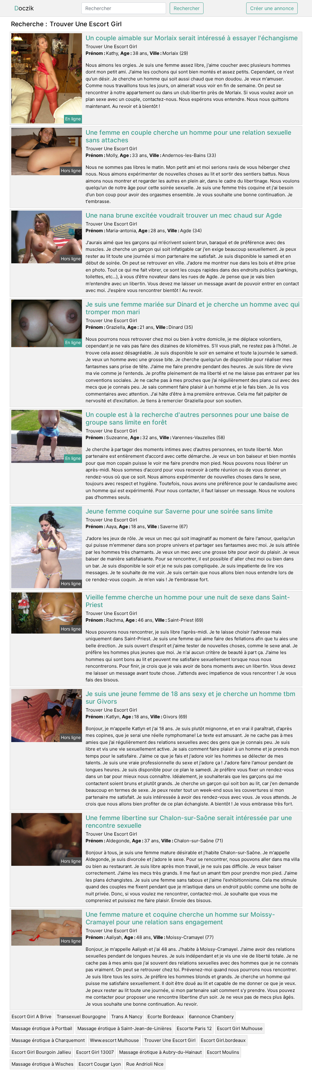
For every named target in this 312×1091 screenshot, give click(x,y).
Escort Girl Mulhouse (240, 1028)
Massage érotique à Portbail (42, 1028)
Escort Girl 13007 (95, 1052)
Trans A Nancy (126, 1016)
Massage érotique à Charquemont (48, 1040)
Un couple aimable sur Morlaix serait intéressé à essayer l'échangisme (192, 38)
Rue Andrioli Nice (145, 1064)
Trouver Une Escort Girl (170, 1040)
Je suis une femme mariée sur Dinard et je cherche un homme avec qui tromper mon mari (193, 308)
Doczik (24, 8)
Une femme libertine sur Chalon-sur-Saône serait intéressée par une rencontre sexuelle (189, 821)
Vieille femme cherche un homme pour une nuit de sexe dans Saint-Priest (188, 601)
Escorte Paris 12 (194, 1028)
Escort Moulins (223, 1052)
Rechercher (187, 8)
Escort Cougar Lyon (100, 1064)
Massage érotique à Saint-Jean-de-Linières (124, 1028)
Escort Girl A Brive (31, 1016)
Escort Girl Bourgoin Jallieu (41, 1052)
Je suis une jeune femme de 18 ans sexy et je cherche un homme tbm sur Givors (190, 697)
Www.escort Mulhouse (114, 1040)
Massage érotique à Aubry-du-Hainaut (160, 1052)
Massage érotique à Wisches (42, 1064)
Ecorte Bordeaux (165, 1016)
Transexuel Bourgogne (81, 1016)
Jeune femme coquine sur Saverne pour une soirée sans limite (179, 511)
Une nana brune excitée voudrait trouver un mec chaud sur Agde (184, 215)
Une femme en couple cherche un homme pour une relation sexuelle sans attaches (188, 136)
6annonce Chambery (211, 1016)
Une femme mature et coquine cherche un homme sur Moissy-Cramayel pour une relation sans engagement (180, 918)
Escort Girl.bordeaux (223, 1040)
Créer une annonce (272, 8)
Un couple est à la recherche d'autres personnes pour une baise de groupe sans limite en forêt (187, 418)
